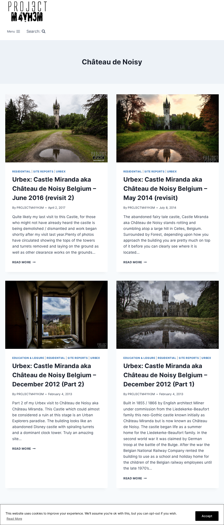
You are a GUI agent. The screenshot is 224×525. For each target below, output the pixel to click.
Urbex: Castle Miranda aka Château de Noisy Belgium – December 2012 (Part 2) (54, 375)
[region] (112, 514)
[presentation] (56, 128)
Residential (21, 171)
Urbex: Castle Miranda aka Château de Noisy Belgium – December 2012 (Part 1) (165, 375)
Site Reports (43, 171)
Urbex (61, 171)
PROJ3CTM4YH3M (30, 207)
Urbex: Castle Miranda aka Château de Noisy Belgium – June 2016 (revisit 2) (54, 188)
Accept (207, 516)
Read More (14, 518)
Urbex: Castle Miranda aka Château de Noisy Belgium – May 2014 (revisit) (165, 188)
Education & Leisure (28, 358)
